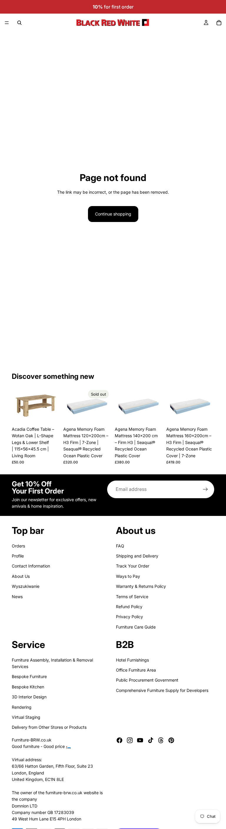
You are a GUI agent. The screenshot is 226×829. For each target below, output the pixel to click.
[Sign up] (205, 489)
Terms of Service (132, 596)
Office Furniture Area (136, 669)
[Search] (19, 22)
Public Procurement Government (147, 679)
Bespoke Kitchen (28, 686)
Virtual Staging (26, 717)
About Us (21, 575)
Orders (18, 545)
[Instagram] (129, 740)
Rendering (21, 706)
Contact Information (31, 565)
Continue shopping (113, 213)
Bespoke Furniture (29, 676)
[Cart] (218, 22)
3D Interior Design (29, 696)
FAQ (120, 545)
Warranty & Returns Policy (141, 586)
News (17, 596)
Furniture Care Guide (136, 626)
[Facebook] (119, 740)
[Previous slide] (18, 405)
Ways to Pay (128, 575)
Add (55, 414)
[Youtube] (140, 740)
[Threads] (160, 740)
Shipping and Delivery (137, 555)
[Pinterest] (171, 740)
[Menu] (7, 22)
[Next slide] (53, 405)
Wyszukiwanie (25, 586)
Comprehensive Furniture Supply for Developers (162, 690)
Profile (18, 555)
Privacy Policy (129, 616)
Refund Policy (129, 606)
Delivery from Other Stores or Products (49, 727)
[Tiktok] (150, 740)
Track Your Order (132, 565)
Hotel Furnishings (132, 659)
